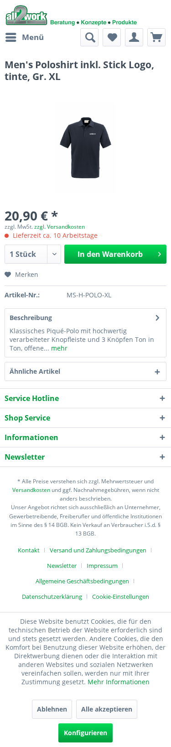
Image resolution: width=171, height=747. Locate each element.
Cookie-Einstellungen (120, 596)
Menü (33, 37)
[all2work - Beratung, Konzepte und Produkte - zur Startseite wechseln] (71, 14)
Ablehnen (52, 709)
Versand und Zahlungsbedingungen (98, 550)
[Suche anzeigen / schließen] (89, 37)
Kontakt (29, 550)
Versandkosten (31, 490)
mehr (58, 348)
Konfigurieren (85, 732)
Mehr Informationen (119, 681)
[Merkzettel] (112, 37)
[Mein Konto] (134, 37)
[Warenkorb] (156, 37)
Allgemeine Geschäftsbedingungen (82, 581)
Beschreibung (31, 317)
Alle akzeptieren (106, 709)
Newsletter (62, 566)
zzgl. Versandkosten (59, 227)
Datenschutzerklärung (52, 596)
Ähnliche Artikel (35, 371)
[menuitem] (24, 37)
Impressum (102, 566)
